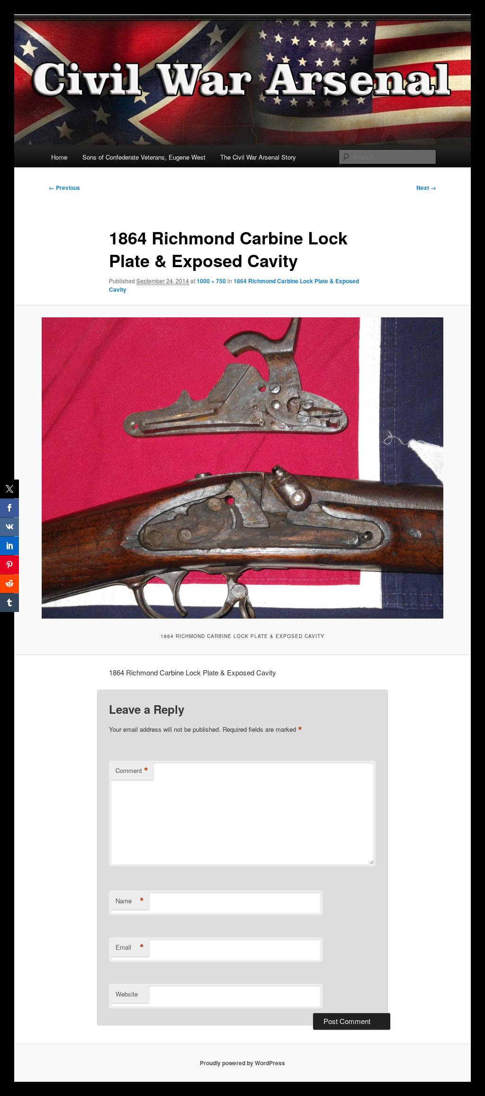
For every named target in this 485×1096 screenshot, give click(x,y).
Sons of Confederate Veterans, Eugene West (144, 157)
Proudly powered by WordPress (242, 1063)
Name (130, 900)
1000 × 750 (211, 281)
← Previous (64, 187)
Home (59, 157)
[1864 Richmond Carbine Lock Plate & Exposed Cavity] (242, 468)
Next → (426, 187)
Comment (132, 770)
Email (130, 947)
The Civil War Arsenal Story (258, 157)
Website (127, 993)
